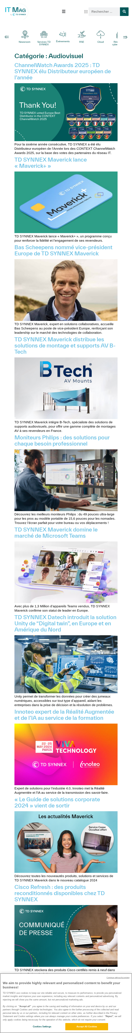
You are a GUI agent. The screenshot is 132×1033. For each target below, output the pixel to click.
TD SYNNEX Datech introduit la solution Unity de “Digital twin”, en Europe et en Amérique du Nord (65, 623)
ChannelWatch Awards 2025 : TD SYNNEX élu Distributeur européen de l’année (62, 71)
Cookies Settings (42, 1026)
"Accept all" (24, 1006)
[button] (64, 11)
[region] (66, 1003)
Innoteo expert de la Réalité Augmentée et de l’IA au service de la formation (64, 715)
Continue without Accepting (118, 978)
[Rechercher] (124, 11)
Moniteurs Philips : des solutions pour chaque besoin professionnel (61, 440)
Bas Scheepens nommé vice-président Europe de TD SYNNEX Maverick (63, 250)
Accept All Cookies (86, 1026)
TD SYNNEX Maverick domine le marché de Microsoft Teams (56, 532)
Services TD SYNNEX (44, 43)
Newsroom (25, 41)
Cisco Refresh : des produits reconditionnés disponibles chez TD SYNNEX (59, 893)
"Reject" (109, 1016)
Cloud (100, 41)
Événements (63, 41)
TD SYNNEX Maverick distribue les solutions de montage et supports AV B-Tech (65, 345)
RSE (81, 41)
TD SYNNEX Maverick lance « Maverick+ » (50, 162)
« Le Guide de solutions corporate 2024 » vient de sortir (57, 802)
